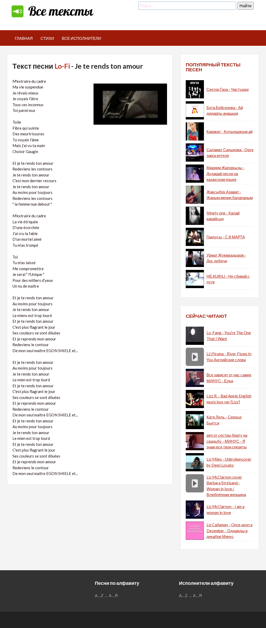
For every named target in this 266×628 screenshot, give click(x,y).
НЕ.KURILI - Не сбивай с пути (228, 279)
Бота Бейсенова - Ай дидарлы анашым (225, 110)
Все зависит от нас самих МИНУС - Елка (229, 377)
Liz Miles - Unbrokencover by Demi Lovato (229, 462)
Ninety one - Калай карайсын (223, 216)
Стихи (47, 38)
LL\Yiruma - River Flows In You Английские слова (229, 356)
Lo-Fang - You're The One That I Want (229, 335)
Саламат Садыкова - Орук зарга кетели (230, 152)
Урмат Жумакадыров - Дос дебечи (226, 258)
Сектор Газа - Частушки (228, 89)
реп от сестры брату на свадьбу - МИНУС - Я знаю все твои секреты (227, 441)
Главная (24, 38)
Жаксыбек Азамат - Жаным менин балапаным (230, 194)
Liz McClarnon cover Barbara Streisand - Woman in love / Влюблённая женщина (226, 486)
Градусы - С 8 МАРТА (226, 236)
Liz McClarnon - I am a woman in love (225, 509)
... (106, 595)
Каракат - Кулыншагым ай (229, 131)
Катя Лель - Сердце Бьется (224, 420)
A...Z (99, 595)
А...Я (113, 595)
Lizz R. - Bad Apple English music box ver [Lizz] (229, 399)
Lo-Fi (62, 66)
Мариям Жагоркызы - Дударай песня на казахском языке (225, 173)
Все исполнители (81, 38)
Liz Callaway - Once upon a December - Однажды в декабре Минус (229, 530)
